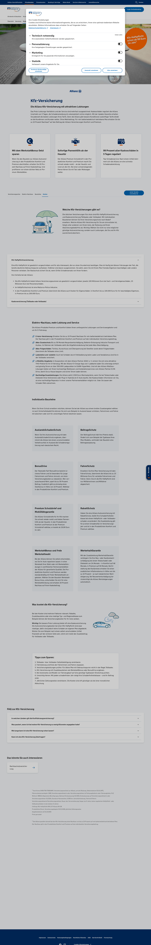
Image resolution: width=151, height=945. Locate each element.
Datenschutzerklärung (37, 28)
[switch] (120, 44)
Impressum (54, 28)
